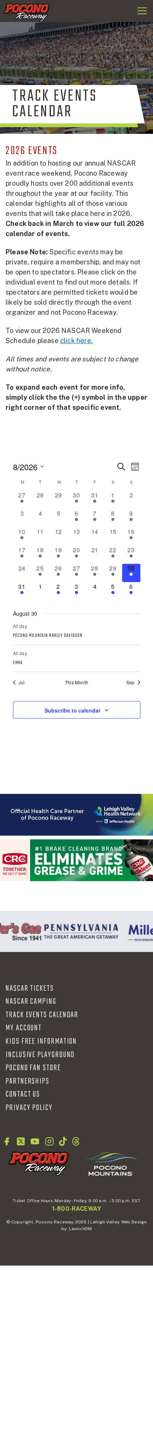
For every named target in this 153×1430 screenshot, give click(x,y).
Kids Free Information (41, 1041)
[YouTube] (34, 1141)
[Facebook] (6, 1141)
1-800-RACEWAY (76, 1208)
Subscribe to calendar (72, 710)
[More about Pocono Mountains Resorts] (110, 1163)
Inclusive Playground (40, 1055)
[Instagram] (49, 1141)
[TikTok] (63, 1141)
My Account (24, 1028)
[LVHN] (76, 815)
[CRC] (76, 860)
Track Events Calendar (42, 1015)
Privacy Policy (29, 1107)
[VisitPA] (79, 931)
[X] (20, 1141)
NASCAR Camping (31, 1001)
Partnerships (27, 1081)
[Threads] (76, 1141)
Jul (22, 682)
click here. (76, 341)
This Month (76, 682)
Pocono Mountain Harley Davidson (48, 635)
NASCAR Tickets (30, 988)
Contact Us (23, 1094)
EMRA (18, 663)
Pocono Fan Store (33, 1068)
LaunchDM (80, 1228)
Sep (130, 682)
